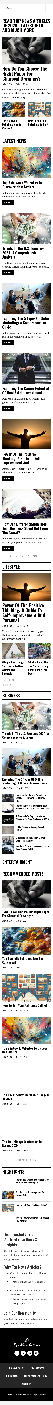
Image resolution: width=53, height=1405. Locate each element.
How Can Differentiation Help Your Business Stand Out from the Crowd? (25, 528)
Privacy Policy (17, 1367)
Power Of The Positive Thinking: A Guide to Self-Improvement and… (22, 458)
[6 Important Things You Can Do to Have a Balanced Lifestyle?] (13, 651)
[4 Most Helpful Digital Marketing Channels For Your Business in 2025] (8, 819)
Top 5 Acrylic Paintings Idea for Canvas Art (22, 960)
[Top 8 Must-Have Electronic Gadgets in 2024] (26, 1077)
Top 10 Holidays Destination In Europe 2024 (22, 1143)
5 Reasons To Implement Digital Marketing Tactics (30, 839)
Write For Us (37, 1367)
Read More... (8, 202)
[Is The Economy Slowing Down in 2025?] (8, 830)
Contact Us (12, 1376)
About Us (26, 1384)
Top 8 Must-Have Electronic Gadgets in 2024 (25, 1096)
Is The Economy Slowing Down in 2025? (30, 828)
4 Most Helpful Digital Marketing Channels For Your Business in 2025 (32, 818)
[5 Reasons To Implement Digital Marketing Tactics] (8, 840)
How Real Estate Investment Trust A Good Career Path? (32, 848)
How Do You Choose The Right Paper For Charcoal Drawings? (24, 73)
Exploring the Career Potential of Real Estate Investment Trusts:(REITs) (31, 797)
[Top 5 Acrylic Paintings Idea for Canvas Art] (13, 109)
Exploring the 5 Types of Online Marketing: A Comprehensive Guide (26, 323)
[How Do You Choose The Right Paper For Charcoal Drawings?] (26, 50)
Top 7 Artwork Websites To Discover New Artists (22, 185)
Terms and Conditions (35, 1376)
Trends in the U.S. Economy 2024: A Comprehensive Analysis (23, 252)
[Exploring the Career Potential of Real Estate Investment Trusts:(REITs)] (26, 368)
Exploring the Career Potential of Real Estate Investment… (25, 390)
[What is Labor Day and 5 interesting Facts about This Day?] (39, 651)
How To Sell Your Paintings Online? (24, 1005)
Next (35, 555)
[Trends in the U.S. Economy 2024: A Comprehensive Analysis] (26, 228)
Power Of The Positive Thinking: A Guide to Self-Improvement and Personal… (23, 612)
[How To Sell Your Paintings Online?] (39, 109)
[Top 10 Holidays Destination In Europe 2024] (26, 1124)
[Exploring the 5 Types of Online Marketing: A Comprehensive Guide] (26, 298)
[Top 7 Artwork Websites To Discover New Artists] (26, 162)
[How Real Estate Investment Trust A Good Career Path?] (8, 849)
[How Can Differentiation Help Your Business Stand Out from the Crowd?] (26, 504)
